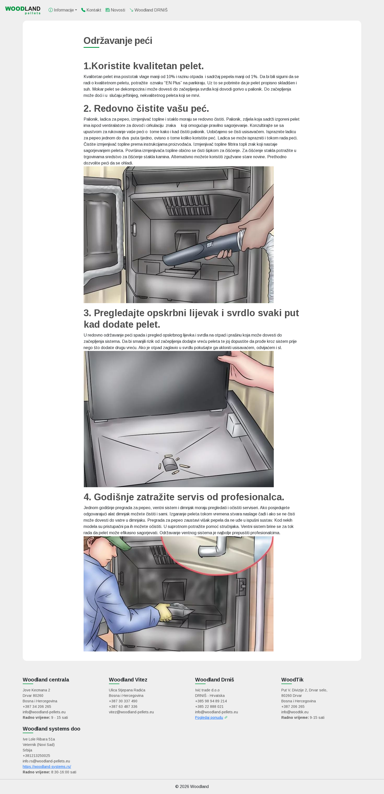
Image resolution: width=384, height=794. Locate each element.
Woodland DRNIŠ (150, 10)
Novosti (117, 10)
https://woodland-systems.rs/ (47, 766)
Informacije (63, 10)
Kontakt (93, 10)
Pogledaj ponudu (209, 717)
